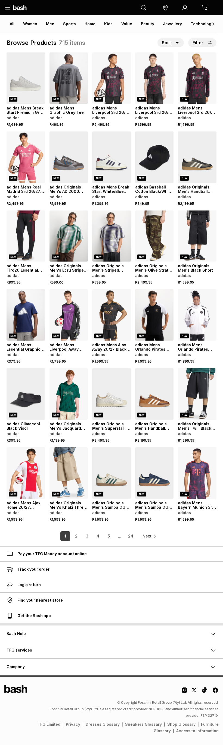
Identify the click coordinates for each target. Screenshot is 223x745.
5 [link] (109, 536)
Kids (108, 23)
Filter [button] (198, 42)
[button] (165, 7)
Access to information (197, 730)
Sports (69, 23)
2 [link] (76, 536)
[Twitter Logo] (194, 692)
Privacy (73, 724)
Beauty (147, 23)
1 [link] (65, 536)
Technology (202, 23)
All (12, 23)
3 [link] (87, 536)
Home (90, 23)
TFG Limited (49, 724)
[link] (149, 536)
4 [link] (98, 536)
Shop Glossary (181, 724)
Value (126, 23)
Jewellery (172, 23)
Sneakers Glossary (143, 724)
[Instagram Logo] (184, 692)
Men (50, 23)
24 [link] (130, 536)
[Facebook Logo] (215, 692)
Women (30, 23)
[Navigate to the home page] (20, 7)
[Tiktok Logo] (204, 692)
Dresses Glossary (103, 724)
